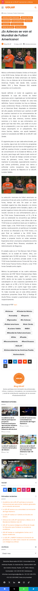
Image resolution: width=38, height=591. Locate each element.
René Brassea (28, 341)
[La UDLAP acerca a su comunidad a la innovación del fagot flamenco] (28, 411)
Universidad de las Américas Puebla (19, 350)
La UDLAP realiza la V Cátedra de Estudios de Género (9, 448)
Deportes (28, 21)
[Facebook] (5, 362)
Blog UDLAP (7, 44)
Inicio (4, 13)
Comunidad (6, 21)
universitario (19, 354)
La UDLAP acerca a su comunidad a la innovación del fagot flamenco (28, 421)
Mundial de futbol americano (19, 333)
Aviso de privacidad (25, 577)
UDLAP (19, 346)
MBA (28, 329)
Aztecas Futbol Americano (15, 13)
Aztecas (9, 311)
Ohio (14, 337)
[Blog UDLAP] (10, 7)
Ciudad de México (25, 311)
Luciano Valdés (15, 329)
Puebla (23, 337)
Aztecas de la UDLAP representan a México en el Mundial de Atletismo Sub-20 (28, 449)
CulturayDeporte (17, 21)
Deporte (25, 316)
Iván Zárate (28, 324)
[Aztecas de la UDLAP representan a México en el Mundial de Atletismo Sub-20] (28, 439)
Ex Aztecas (26, 320)
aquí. (15, 305)
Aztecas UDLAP (27, 17)
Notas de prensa (8, 27)
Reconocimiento (11, 341)
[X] (10, 362)
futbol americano (17, 24)
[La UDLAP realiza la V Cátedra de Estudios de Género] (10, 439)
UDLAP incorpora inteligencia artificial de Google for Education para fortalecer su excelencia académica (18, 527)
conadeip (13, 316)
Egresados (6, 24)
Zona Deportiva (20, 27)
